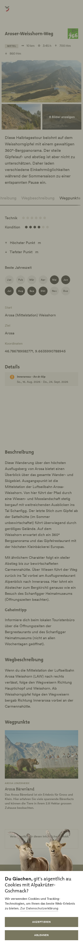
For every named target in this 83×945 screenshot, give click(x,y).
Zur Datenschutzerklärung (39, 908)
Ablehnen (41, 935)
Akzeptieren (41, 921)
